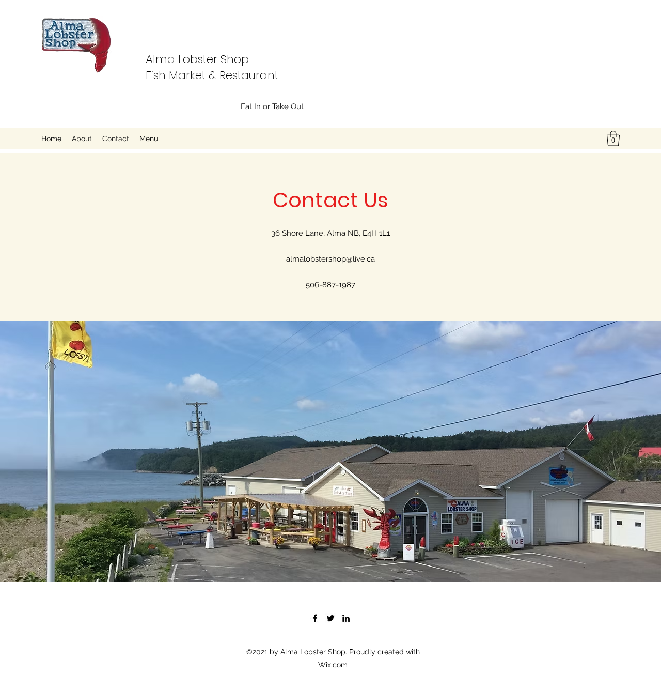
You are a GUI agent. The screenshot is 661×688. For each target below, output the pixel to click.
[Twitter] (330, 618)
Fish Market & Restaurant (212, 75)
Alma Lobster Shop (197, 59)
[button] (613, 138)
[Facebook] (315, 618)
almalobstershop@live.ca (330, 259)
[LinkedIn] (346, 618)
